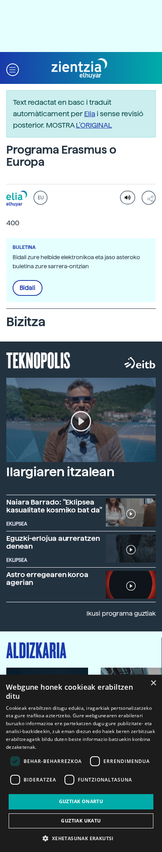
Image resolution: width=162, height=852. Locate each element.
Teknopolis (38, 359)
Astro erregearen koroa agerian (47, 578)
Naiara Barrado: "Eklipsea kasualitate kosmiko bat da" (54, 506)
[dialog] (81, 763)
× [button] (153, 683)
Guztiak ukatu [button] (81, 820)
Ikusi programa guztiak (121, 613)
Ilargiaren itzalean (60, 471)
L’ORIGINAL (94, 125)
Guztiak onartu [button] (81, 801)
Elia (89, 114)
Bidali (27, 287)
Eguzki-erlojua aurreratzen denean (53, 542)
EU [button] (41, 197)
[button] (12, 69)
